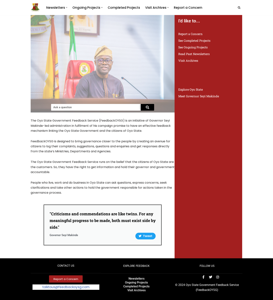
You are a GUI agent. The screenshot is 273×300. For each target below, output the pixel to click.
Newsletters (136, 278)
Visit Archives (188, 60)
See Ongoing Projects (193, 47)
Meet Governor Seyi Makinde (198, 96)
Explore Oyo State (190, 89)
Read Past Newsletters (194, 54)
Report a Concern (188, 7)
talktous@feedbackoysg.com (66, 287)
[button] (66, 7)
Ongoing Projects (136, 282)
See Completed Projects (194, 40)
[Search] (239, 7)
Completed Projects (124, 7)
